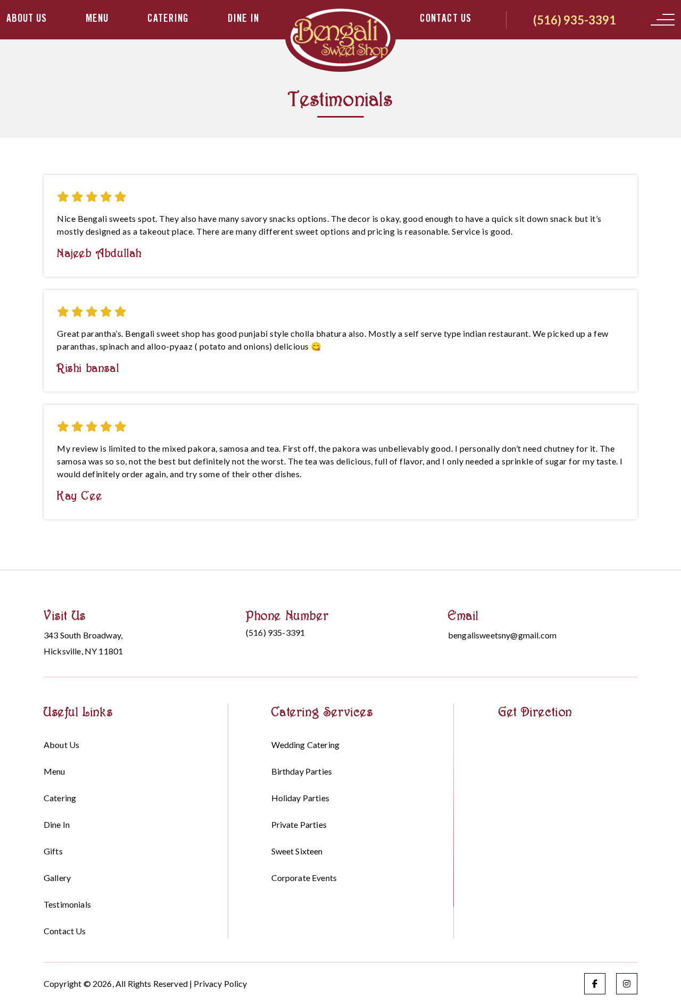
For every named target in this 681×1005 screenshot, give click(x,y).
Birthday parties (302, 771)
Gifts (53, 851)
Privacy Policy (220, 983)
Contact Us (445, 19)
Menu (97, 19)
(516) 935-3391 (574, 20)
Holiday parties (300, 798)
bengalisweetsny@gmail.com (502, 635)
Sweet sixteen (297, 851)
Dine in (243, 19)
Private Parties (299, 824)
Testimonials (67, 904)
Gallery (57, 878)
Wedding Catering (305, 745)
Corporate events (304, 878)
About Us (26, 19)
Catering (168, 19)
